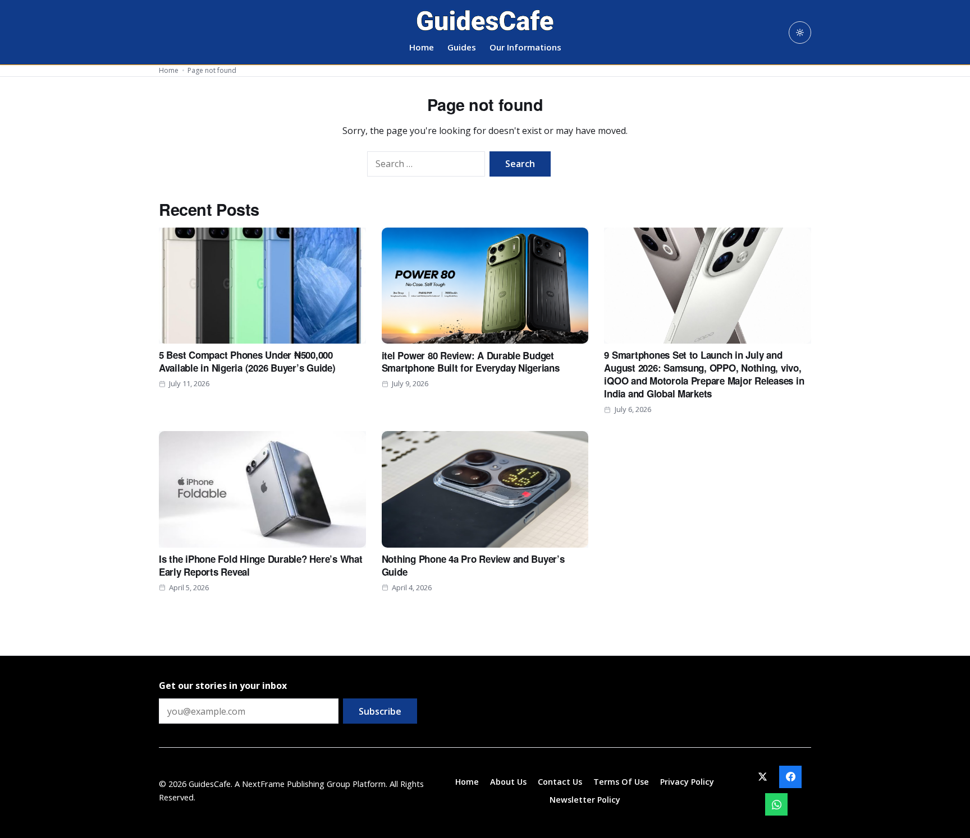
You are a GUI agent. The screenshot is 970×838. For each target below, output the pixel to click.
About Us (508, 781)
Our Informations (525, 47)
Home (421, 47)
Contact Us (560, 781)
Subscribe (380, 711)
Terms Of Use (621, 781)
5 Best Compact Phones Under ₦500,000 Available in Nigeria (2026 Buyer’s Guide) (247, 361)
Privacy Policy (687, 781)
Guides (461, 47)
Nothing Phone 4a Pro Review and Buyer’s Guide (473, 565)
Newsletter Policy (585, 799)
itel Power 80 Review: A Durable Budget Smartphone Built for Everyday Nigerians (471, 362)
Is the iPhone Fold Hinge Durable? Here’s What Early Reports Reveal (261, 565)
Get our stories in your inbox (223, 685)
